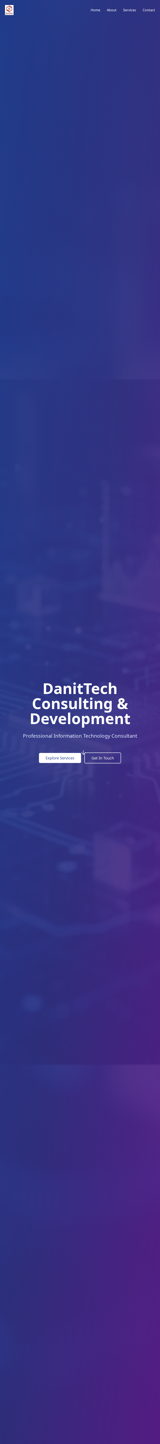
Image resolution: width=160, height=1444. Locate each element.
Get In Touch (102, 757)
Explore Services (60, 757)
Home (95, 10)
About (111, 10)
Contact (149, 10)
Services (129, 10)
